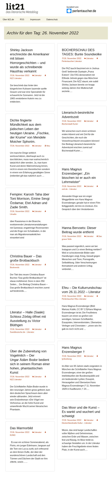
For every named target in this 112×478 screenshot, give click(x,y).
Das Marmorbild (21, 428)
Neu (48, 146)
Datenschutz (52, 19)
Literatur (38, 75)
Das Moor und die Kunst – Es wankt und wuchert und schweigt (81, 412)
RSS (22, 19)
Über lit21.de (8, 19)
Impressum (35, 19)
